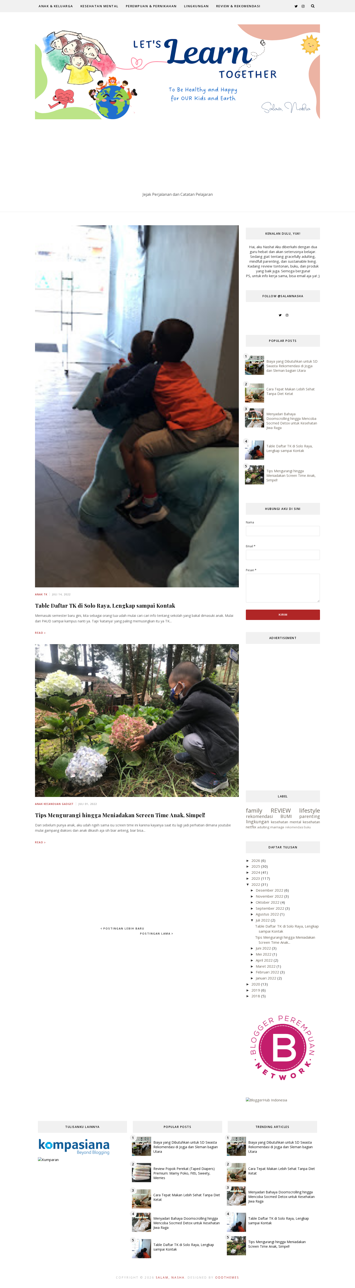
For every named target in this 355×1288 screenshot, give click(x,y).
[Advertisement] (177, 155)
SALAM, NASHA (170, 1277)
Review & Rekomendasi (238, 6)
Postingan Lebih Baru (123, 928)
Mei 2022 (264, 954)
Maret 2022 (266, 966)
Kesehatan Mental (99, 6)
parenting (309, 816)
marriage (277, 827)
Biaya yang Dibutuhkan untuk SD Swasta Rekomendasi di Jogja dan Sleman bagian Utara (292, 366)
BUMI (286, 816)
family (254, 810)
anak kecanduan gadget (54, 804)
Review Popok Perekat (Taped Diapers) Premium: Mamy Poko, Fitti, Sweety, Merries (184, 1173)
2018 (256, 995)
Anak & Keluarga (56, 6)
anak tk (41, 594)
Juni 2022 (264, 948)
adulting (263, 827)
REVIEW (281, 810)
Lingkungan (196, 6)
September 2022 (270, 908)
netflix (251, 826)
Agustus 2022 (268, 914)
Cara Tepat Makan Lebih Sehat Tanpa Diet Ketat (290, 391)
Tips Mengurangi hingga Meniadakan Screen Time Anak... (285, 940)
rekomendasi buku (298, 827)
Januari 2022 (266, 978)
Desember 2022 (270, 890)
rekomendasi (259, 816)
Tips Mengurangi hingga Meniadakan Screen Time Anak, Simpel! (120, 815)
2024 (256, 872)
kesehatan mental (286, 821)
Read (39, 632)
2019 (256, 990)
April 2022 (265, 960)
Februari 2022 (268, 972)
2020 (256, 984)
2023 (256, 878)
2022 (256, 884)
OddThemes (227, 1277)
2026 (256, 860)
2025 (256, 866)
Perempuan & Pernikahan (151, 6)
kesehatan (311, 821)
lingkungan (257, 821)
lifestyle (309, 810)
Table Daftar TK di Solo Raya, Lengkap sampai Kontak (105, 605)
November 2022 (270, 896)
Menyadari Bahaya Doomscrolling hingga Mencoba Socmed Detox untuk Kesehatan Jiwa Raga (291, 421)
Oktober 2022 (268, 902)
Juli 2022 (263, 920)
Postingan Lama (156, 933)
